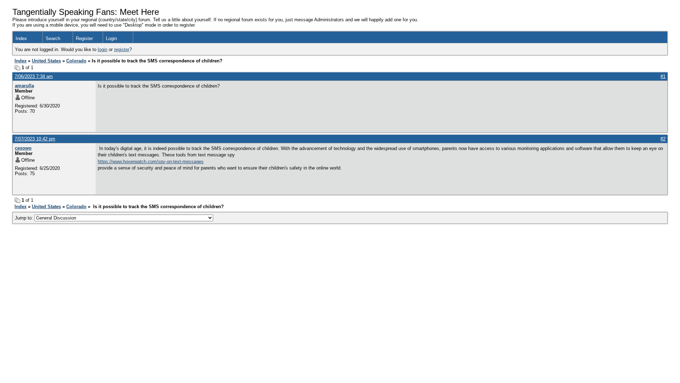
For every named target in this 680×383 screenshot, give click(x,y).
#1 (663, 76)
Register (84, 38)
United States (46, 60)
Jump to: (24, 218)
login (102, 49)
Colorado (76, 60)
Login (111, 38)
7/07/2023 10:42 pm (35, 138)
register (121, 49)
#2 (663, 138)
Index (21, 38)
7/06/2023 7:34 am (34, 76)
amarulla (24, 85)
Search (53, 38)
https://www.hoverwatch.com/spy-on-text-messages (151, 161)
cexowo (23, 148)
